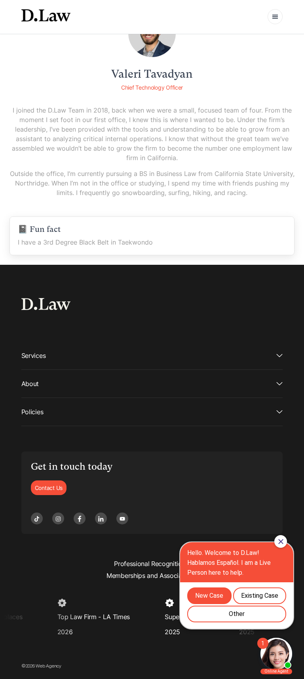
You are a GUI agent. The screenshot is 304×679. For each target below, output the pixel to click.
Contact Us (49, 487)
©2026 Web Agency (41, 666)
